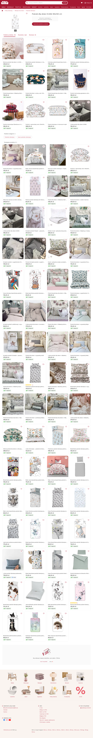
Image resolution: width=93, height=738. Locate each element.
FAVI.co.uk (77, 730)
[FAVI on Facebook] (4, 720)
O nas (41, 707)
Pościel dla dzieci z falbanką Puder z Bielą (58, 199)
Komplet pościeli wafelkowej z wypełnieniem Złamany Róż (18, 324)
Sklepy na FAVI (43, 709)
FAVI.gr (86, 730)
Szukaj (64, 2)
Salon (26, 696)
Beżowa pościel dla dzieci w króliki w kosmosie (15, 62)
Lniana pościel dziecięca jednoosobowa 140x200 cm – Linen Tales (20, 573)
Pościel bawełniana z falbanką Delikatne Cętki (15, 93)
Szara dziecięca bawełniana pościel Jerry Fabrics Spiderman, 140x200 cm (22, 293)
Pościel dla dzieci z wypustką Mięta (79, 324)
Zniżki (80, 696)
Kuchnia (81, 683)
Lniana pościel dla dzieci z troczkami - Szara (37, 324)
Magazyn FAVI (43, 716)
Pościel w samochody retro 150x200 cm (36, 124)
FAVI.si (33, 732)
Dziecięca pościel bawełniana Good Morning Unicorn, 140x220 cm (64, 62)
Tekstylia (40, 683)
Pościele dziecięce (30, 10)
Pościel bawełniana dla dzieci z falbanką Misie (60, 93)
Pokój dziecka (53, 696)
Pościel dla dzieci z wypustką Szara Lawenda (14, 168)
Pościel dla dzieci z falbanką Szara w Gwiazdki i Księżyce (18, 386)
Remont (67, 683)
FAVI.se (72, 730)
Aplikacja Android (86, 707)
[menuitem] (3, 7)
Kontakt (5, 709)
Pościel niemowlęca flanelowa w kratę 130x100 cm (16, 124)
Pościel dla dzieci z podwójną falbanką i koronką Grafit (40, 417)
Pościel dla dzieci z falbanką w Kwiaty (80, 231)
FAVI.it (67, 730)
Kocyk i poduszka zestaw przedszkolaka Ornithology (61, 262)
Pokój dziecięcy (9, 10)
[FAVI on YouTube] (10, 720)
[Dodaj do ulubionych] (27, 14)
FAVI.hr (63, 730)
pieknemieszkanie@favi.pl (11, 707)
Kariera (5, 711)
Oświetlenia (53, 683)
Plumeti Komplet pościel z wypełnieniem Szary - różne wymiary (42, 262)
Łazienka (12, 696)
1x (32, 384)
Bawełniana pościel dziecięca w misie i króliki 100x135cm (40, 62)
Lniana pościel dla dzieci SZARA (78, 124)
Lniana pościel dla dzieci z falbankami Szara (59, 355)
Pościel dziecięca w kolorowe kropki (57, 124)
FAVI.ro (54, 730)
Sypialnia (39, 696)
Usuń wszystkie (43, 661)
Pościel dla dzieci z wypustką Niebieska (80, 355)
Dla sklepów (43, 718)
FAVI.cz (45, 730)
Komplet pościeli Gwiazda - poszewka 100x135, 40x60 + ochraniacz (20, 355)
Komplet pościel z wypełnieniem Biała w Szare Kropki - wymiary (20, 262)
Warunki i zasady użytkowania (47, 720)
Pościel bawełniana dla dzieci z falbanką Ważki (60, 293)
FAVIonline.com (7, 730)
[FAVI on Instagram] (7, 720)
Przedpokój (67, 696)
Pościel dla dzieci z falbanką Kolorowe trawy (59, 324)
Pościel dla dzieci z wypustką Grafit (35, 355)
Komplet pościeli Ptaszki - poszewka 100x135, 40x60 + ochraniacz (42, 231)
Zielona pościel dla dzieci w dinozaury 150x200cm (16, 449)
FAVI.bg (82, 730)
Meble (12, 683)
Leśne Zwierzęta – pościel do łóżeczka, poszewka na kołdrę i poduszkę (44, 449)
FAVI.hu (59, 730)
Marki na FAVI (43, 711)
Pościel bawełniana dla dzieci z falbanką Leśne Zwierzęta (62, 417)
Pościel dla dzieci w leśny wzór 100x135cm (37, 93)
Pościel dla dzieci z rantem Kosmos (79, 199)
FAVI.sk (50, 730)
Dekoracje (26, 683)
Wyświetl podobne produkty (40, 24)
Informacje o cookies (45, 722)
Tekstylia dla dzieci (19, 10)
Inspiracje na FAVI (44, 714)
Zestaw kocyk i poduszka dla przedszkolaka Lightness (62, 231)
